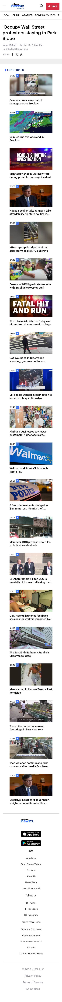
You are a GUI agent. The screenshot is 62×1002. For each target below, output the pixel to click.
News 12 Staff (9, 45)
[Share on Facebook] (12, 54)
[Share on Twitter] (17, 54)
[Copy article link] (21, 54)
